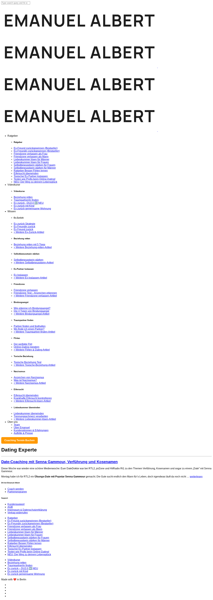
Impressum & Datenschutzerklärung (27, 509)
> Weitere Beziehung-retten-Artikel (33, 247)
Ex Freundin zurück (24, 226)
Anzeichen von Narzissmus (29, 377)
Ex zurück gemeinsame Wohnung (32, 208)
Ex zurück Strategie (24, 223)
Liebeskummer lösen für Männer (31, 159)
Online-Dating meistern (26, 347)
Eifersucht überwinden (26, 173)
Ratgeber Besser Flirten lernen (31, 170)
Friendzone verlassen (26, 290)
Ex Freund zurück (23, 229)
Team (17, 424)
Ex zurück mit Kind (24, 205)
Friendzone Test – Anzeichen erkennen (35, 293)
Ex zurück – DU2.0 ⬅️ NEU (22, 568)
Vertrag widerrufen (17, 512)
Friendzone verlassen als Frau (30, 153)
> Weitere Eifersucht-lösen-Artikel (32, 401)
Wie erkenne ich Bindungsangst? (32, 308)
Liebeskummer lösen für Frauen (31, 162)
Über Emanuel (22, 427)
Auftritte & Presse (23, 433)
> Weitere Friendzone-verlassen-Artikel (35, 295)
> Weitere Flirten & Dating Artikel (32, 349)
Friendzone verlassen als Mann (31, 156)
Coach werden (15, 489)
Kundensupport (15, 504)
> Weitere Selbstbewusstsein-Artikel (34, 262)
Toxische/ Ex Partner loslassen (31, 176)
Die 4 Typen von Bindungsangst (31, 311)
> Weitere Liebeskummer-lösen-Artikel (35, 419)
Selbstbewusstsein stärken (28, 259)
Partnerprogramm (17, 491)
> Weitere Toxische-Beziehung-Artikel (34, 365)
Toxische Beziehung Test (27, 362)
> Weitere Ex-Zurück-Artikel (29, 232)
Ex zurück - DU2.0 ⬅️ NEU (29, 203)
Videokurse (13, 559)
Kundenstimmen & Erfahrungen (31, 430)
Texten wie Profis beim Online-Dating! (34, 179)
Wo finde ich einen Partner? (29, 329)
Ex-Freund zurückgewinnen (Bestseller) (36, 148)
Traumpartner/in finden (26, 200)
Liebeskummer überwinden (29, 413)
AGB (10, 507)
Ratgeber (12, 518)
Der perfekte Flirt (23, 344)
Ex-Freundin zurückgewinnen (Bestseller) (37, 151)
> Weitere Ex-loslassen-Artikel (30, 277)
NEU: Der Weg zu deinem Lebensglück (35, 182)
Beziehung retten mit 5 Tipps (29, 244)
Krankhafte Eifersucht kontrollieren (33, 398)
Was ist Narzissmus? (25, 380)
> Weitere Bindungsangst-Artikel (31, 313)
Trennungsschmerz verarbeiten (31, 416)
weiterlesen (196, 476)
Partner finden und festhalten (30, 326)
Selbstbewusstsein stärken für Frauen (34, 165)
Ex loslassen (21, 275)
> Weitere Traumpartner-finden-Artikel (34, 331)
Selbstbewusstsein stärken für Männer (35, 167)
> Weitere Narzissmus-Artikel (30, 383)
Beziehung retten (23, 197)
